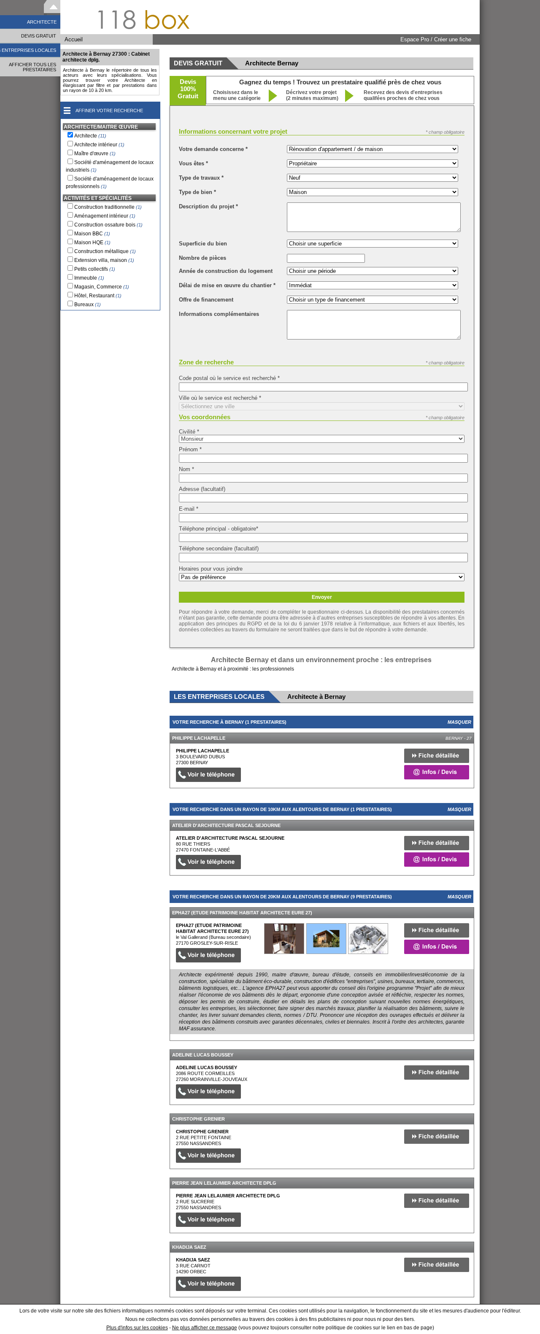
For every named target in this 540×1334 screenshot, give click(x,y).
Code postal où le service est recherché (229, 378)
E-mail (188, 509)
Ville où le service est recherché (220, 398)
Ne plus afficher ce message (204, 1328)
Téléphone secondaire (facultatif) (219, 548)
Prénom (190, 449)
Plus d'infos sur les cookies (137, 1328)
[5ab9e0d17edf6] (284, 938)
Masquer (459, 722)
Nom (186, 469)
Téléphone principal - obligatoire (218, 529)
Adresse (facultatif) (202, 489)
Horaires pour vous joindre (211, 569)
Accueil (74, 39)
